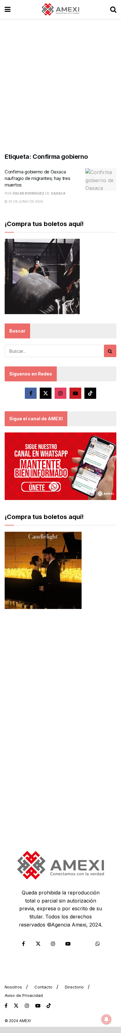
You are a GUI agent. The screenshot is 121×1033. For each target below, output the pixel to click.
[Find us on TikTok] (49, 1006)
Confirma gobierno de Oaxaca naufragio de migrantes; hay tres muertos (37, 178)
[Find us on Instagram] (60, 393)
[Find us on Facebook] (31, 393)
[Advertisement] (60, 82)
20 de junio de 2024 (25, 201)
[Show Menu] (8, 9)
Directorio (74, 986)
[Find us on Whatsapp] (98, 943)
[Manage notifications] (106, 1019)
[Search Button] (113, 9)
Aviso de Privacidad (24, 995)
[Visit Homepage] (60, 9)
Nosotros (13, 986)
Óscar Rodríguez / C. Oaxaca (38, 193)
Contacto (43, 986)
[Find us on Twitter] (46, 393)
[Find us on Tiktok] (90, 393)
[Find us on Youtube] (75, 393)
